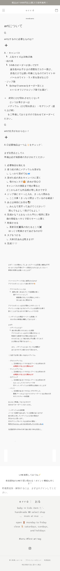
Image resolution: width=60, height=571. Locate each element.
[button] (3, 10)
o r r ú (20, 560)
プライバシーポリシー (34, 560)
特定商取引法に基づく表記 (31, 565)
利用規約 (47, 560)
